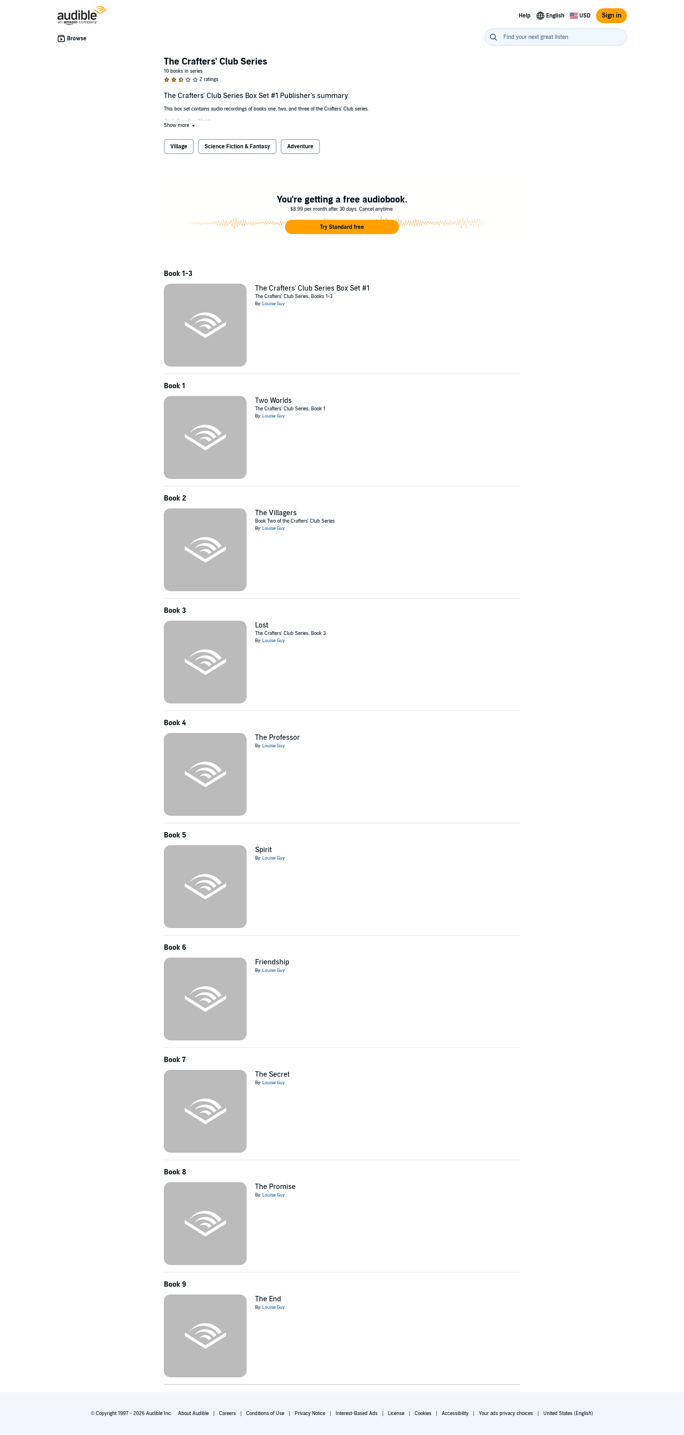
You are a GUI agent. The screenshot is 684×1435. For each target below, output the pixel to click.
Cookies (423, 1413)
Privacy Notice (310, 1413)
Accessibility (455, 1413)
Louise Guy (273, 304)
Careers (227, 1413)
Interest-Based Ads (357, 1413)
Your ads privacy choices (506, 1413)
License (396, 1413)
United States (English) (568, 1413)
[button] (180, 125)
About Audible (193, 1413)
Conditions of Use (265, 1413)
